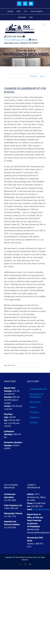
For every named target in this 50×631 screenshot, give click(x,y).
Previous (33, 76)
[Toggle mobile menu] (44, 24)
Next (42, 76)
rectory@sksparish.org (16, 39)
